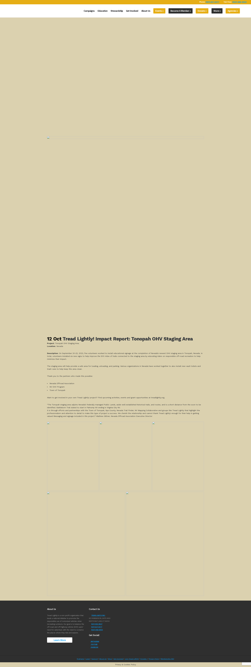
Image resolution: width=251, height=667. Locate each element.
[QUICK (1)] (3, 23)
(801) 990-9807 (96, 624)
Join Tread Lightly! (132, 659)
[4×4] (3, 31)
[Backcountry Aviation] (3, 116)
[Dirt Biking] (3, 62)
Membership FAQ (167, 659)
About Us (103, 659)
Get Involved (118, 659)
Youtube (93, 644)
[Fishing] (3, 77)
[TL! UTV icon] (3, 47)
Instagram (94, 641)
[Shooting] (3, 85)
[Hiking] (3, 101)
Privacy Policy (154, 659)
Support (95, 659)
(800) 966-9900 (239, 2)
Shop (110, 659)
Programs (80, 659)
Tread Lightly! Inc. (98, 615)
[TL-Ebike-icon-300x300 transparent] (3, 70)
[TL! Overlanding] (3, 54)
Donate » (143, 659)
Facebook (94, 647)
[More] (3, 124)
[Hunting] (3, 108)
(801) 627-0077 (212, 2)
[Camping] (3, 93)
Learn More (60, 640)
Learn (88, 659)
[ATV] (3, 39)
